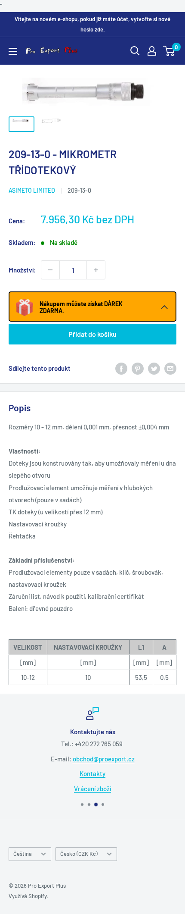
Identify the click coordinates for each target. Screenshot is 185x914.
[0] (169, 51)
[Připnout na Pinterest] (138, 368)
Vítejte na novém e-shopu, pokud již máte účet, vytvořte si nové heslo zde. (92, 24)
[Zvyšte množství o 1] (96, 270)
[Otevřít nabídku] (13, 51)
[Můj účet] (152, 51)
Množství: (22, 270)
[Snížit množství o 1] (50, 270)
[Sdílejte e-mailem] (170, 368)
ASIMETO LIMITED (32, 190)
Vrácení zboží (92, 788)
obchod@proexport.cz (104, 759)
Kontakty (92, 773)
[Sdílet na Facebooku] (121, 368)
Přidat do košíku (92, 334)
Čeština (22, 853)
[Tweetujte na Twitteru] (154, 368)
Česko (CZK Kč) (79, 853)
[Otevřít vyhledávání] (135, 51)
